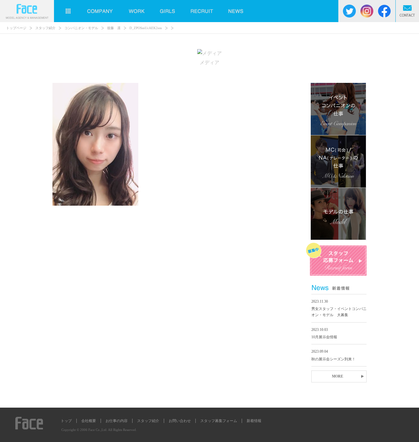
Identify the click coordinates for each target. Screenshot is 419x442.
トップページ (16, 28)
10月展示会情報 (324, 337)
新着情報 (254, 421)
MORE (337, 376)
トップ (66, 421)
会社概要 (88, 421)
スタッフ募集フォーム (218, 421)
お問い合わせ (180, 421)
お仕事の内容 (117, 421)
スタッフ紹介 (45, 28)
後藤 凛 (114, 28)
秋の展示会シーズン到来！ (333, 359)
